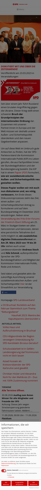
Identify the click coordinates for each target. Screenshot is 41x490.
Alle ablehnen (6, 483)
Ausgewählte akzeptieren (19, 483)
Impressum (5, 465)
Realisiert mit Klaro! (34, 487)
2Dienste (10, 477)
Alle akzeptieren (33, 483)
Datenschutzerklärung (8, 463)
